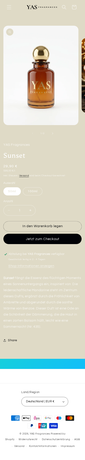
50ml (12, 191)
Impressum (68, 446)
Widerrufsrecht (28, 439)
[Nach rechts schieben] (53, 133)
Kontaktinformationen (43, 446)
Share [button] (12, 340)
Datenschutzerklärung (56, 439)
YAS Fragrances (40, 434)
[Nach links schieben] (33, 133)
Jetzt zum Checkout (42, 239)
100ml (33, 191)
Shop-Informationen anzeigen (31, 266)
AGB (77, 439)
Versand (24, 175)
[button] (9, 7)
